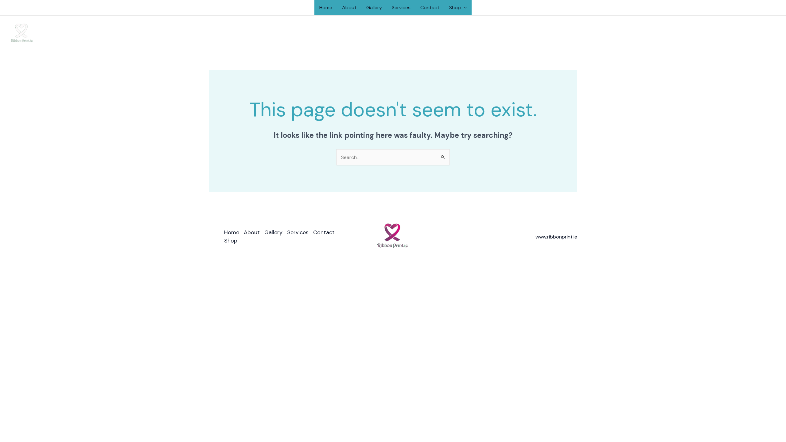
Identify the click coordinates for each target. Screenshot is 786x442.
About (349, 7)
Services (401, 7)
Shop (455, 7)
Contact (429, 7)
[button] (464, 7)
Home (325, 7)
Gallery (374, 7)
